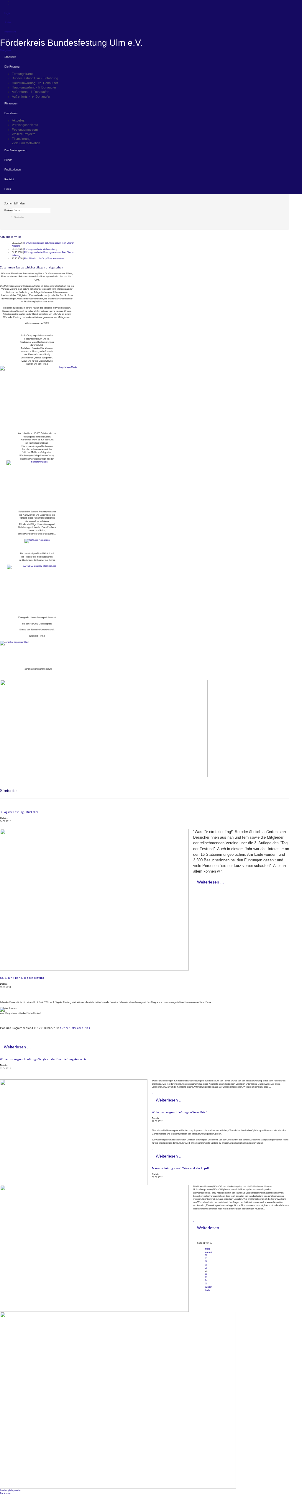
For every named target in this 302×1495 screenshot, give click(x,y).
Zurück (208, 1252)
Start (207, 1249)
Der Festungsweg (15, 150)
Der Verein (10, 113)
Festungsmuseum (25, 129)
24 (206, 1280)
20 (206, 1268)
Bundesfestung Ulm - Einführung (35, 78)
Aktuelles (18, 120)
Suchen (8, 210)
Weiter (208, 1287)
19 (206, 1264)
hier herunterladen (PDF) (75, 1028)
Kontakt (9, 179)
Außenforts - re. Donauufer (31, 96)
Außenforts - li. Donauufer (30, 92)
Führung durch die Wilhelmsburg (40, 249)
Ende (207, 1290)
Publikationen (12, 169)
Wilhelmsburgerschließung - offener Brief (179, 1112)
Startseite (10, 56)
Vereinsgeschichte (25, 125)
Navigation (5, 50)
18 (206, 1261)
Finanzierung (21, 138)
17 (206, 1258)
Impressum (10, 31)
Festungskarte (22, 74)
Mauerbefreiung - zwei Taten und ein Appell (180, 1168)
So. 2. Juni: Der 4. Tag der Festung (22, 977)
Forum (8, 159)
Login (7, 13)
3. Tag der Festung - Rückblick (19, 812)
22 (206, 1274)
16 (206, 1255)
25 (206, 1283)
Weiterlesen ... (210, 882)
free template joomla (10, 1490)
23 (206, 1277)
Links (7, 189)
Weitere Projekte (23, 134)
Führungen (10, 103)
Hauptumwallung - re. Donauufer (35, 83)
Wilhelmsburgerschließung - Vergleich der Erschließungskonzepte (43, 1059)
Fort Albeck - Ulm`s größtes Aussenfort (44, 258)
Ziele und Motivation (26, 143)
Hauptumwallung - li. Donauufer (34, 87)
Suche (7, 22)
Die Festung (11, 66)
